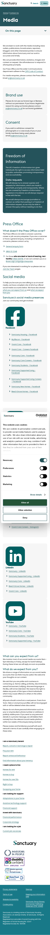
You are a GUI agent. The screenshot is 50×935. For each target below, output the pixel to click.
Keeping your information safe (35, 895)
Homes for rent (9, 770)
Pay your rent (8, 751)
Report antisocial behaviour (14, 756)
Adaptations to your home (13, 798)
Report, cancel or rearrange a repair (18, 746)
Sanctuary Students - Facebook (25, 365)
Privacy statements (10, 889)
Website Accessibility (10, 899)
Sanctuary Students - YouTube (21, 636)
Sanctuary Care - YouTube (20, 631)
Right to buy (8, 784)
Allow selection (25, 510)
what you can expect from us (15, 290)
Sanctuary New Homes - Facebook (26, 387)
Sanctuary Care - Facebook (23, 356)
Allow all (25, 502)
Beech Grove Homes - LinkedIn (21, 586)
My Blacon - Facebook (21, 339)
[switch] (43, 468)
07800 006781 (17, 259)
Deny (25, 517)
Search (35, 3)
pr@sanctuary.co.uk (16, 78)
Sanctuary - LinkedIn (17, 571)
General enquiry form (14, 246)
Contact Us (14, 13)
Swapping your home (11, 789)
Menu (45, 3)
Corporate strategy (11, 822)
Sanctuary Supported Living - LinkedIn (24, 576)
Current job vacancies (12, 831)
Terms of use (7, 894)
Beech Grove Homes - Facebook (25, 391)
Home (5, 13)
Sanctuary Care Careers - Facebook (27, 360)
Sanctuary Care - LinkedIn (19, 581)
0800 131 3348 (11, 251)
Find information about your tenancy (18, 761)
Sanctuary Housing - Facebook (24, 334)
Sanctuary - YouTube (17, 626)
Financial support (10, 808)
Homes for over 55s (10, 779)
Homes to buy (8, 774)
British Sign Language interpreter (19, 261)
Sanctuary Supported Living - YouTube (24, 641)
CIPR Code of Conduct (34, 71)
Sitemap (29, 889)
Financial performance (12, 817)
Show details (36, 495)
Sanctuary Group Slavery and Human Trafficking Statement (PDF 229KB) (35, 904)
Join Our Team (9, 269)
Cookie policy (8, 904)
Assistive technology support (15, 803)
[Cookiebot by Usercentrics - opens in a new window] (36, 415)
